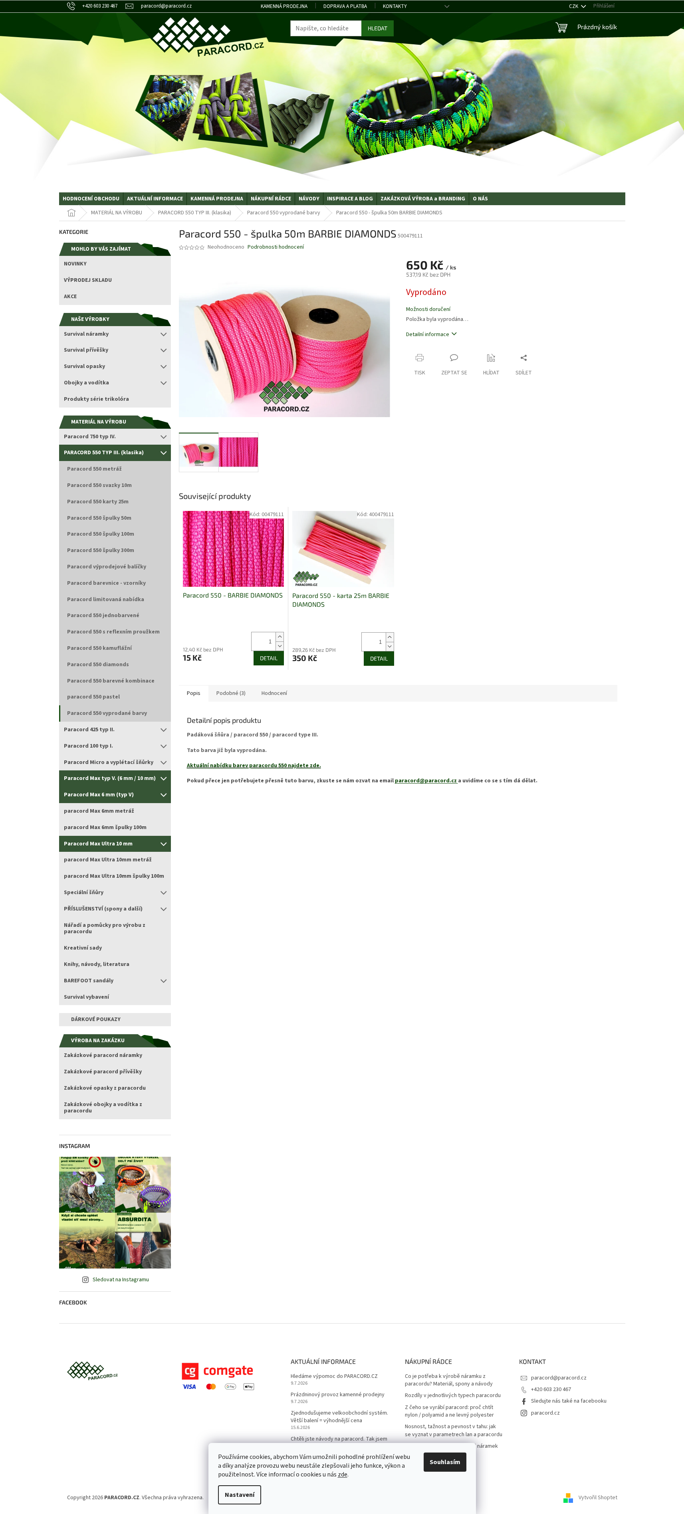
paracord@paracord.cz (426, 781)
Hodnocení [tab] (274, 693)
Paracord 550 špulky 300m (100, 550)
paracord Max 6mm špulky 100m (105, 827)
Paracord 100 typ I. (88, 746)
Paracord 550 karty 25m (98, 502)
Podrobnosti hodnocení (276, 247)
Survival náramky (86, 334)
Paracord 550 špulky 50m (99, 518)
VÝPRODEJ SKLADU (88, 280)
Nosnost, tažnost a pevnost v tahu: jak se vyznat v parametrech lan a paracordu (453, 1430)
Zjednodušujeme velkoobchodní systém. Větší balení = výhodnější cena (339, 1417)
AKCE (70, 297)
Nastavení (239, 1494)
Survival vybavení (86, 997)
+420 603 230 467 (551, 1389)
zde (342, 1474)
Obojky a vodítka (86, 383)
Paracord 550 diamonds (98, 665)
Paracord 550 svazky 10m (99, 485)
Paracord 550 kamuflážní (99, 648)
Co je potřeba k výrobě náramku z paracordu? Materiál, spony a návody (449, 1380)
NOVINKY (75, 264)
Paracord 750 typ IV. (90, 437)
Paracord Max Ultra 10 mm (98, 844)
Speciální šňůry (83, 893)
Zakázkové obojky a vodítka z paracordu (103, 1107)
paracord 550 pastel (93, 697)
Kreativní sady (83, 948)
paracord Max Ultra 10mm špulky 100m (114, 876)
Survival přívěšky (86, 350)
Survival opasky (84, 366)
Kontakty (395, 6)
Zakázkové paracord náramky (103, 1055)
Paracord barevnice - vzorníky (106, 583)
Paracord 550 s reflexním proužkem (113, 632)
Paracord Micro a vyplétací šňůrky (108, 762)
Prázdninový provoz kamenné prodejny (338, 1395)
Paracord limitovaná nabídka (105, 600)
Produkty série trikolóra (96, 399)
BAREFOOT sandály (88, 981)
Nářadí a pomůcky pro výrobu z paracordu (104, 928)
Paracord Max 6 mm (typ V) (99, 795)
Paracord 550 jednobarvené (103, 615)
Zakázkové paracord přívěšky (103, 1072)
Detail (269, 658)
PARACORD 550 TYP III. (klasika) (104, 453)
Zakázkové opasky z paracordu (105, 1088)
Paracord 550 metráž (94, 469)
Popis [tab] (193, 693)
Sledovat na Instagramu (121, 1280)
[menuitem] (91, 198)
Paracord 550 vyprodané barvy (107, 713)
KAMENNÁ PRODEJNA (284, 6)
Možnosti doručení (428, 309)
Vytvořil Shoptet (598, 1498)
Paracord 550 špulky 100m (100, 534)
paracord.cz (545, 1413)
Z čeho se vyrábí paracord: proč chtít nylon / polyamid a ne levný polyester (449, 1411)
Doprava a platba (345, 6)
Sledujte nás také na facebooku (569, 1401)
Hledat (377, 28)
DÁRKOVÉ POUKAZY (96, 1019)
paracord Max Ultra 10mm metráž (108, 860)
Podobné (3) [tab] (231, 693)
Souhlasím (445, 1462)
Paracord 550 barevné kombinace (111, 681)
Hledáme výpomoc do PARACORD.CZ (334, 1376)
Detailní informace (427, 334)
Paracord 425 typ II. (89, 730)
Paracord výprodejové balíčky (106, 567)
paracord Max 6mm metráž (99, 811)
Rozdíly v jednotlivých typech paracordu (453, 1395)
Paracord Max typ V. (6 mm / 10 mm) (110, 778)
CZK (574, 6)
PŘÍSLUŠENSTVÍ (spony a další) (103, 909)
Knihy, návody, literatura (96, 964)
